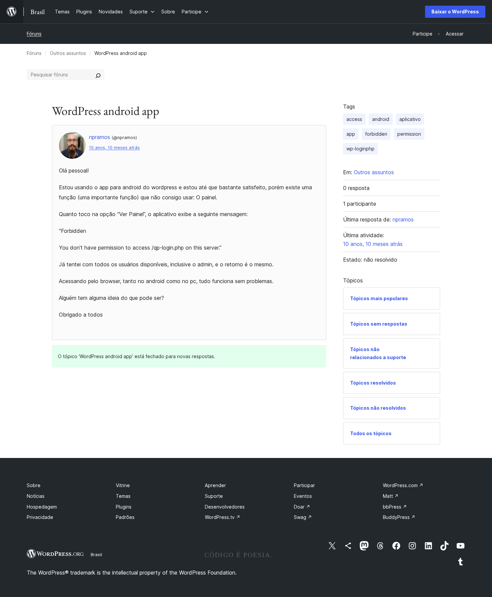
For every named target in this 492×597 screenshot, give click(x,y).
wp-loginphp (360, 148)
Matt (391, 496)
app (350, 134)
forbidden (376, 134)
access (354, 119)
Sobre (33, 485)
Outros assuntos (68, 53)
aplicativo (410, 119)
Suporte (214, 496)
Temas (123, 496)
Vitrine (123, 485)
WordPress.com (403, 485)
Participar (304, 485)
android (380, 119)
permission (409, 134)
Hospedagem (42, 507)
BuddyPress (399, 517)
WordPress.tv (222, 517)
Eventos (303, 496)
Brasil (96, 554)
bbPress (395, 507)
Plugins (124, 507)
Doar (302, 507)
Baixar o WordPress (455, 11)
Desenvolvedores (225, 507)
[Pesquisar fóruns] (98, 74)
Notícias (36, 496)
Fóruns (34, 34)
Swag (303, 517)
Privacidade (40, 517)
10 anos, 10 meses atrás (114, 147)
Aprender (215, 485)
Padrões (125, 517)
